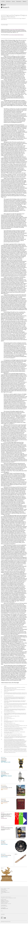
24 (12, 558)
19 (14, 461)
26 (15, 601)
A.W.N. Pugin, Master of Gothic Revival (17, 29)
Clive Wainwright (4, 24)
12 (6, 310)
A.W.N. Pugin (3, 772)
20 (9, 470)
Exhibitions (8, 1)
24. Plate (2, 841)
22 (16, 494)
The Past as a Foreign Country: (7, 827)
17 (14, 423)
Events (13, 1)
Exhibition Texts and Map (6, 855)
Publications (18, 1)
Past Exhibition (3, 761)
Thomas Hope (4, 758)
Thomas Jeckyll (4, 786)
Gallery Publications (4, 802)
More (1, 893)
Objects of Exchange (4, 844)
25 (5, 569)
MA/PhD (2, 1)
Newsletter (3, 914)
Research (24, 1)
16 (25, 408)
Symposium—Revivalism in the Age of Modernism (6, 814)
